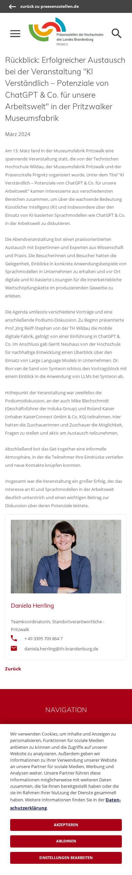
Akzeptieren (66, 824)
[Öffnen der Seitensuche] (116, 33)
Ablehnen (66, 840)
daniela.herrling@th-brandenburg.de (61, 649)
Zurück (13, 669)
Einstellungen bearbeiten (66, 857)
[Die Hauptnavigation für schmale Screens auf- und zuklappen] (15, 33)
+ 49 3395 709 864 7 (43, 638)
